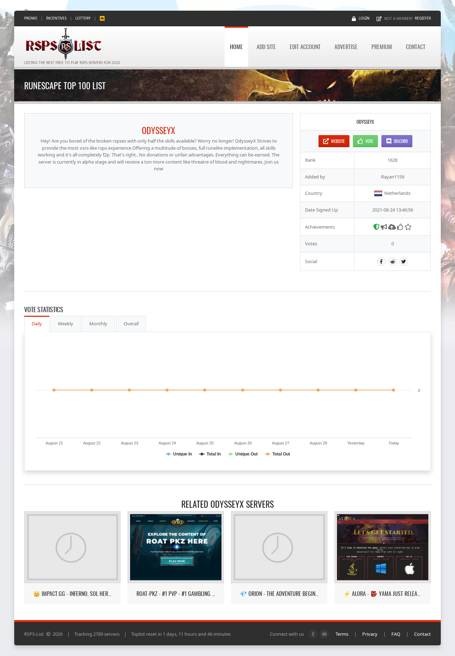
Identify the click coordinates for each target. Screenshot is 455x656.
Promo (30, 18)
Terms (342, 634)
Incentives (56, 18)
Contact (415, 46)
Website (338, 141)
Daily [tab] (37, 323)
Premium (381, 46)
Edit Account (305, 46)
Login (364, 18)
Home (236, 46)
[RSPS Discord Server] (102, 18)
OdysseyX (158, 130)
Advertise (346, 46)
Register (423, 18)
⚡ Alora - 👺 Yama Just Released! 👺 (382, 593)
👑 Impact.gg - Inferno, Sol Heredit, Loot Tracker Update (72, 593)
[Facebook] (381, 261)
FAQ (395, 634)
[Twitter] (403, 261)
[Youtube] (324, 634)
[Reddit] (392, 261)
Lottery (83, 18)
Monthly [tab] (98, 323)
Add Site (266, 46)
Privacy (370, 634)
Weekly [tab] (65, 323)
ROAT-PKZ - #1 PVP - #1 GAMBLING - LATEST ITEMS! (175, 593)
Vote (369, 141)
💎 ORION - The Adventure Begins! (279, 593)
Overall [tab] (131, 323)
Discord (401, 141)
